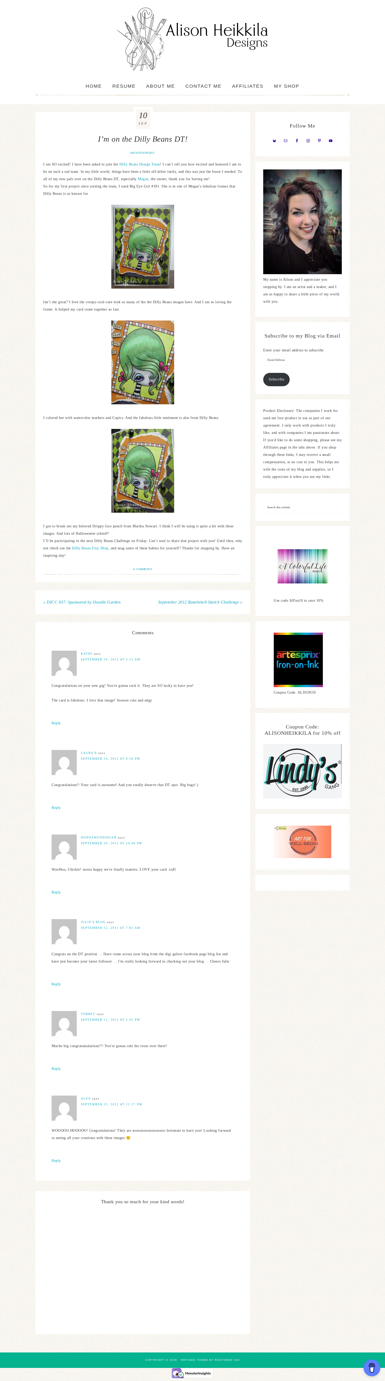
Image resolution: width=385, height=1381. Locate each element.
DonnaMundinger (99, 837)
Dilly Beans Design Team (139, 164)
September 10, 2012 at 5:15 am (110, 659)
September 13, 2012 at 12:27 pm (111, 1104)
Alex (86, 1098)
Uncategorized (142, 152)
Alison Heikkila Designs (192, 39)
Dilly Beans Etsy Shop (90, 548)
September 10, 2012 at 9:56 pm (110, 758)
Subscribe (276, 379)
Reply (56, 723)
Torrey (88, 1013)
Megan (143, 179)
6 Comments (142, 569)
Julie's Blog (93, 922)
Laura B (89, 752)
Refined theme (194, 1360)
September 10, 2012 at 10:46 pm (111, 843)
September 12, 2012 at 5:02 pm (110, 1019)
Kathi (86, 653)
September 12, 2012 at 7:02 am (110, 927)
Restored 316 (227, 1360)
